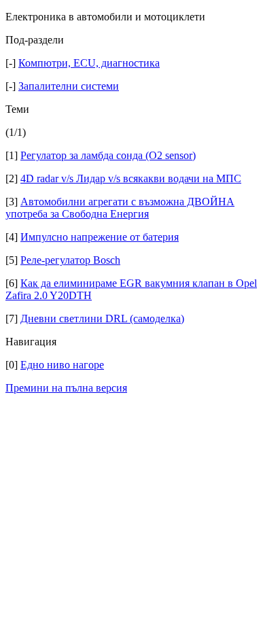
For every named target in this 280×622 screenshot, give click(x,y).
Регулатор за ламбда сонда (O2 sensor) (108, 155)
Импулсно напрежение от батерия (99, 237)
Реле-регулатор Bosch (70, 260)
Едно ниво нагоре (62, 364)
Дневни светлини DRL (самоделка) (102, 318)
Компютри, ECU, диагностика (89, 63)
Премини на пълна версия (66, 388)
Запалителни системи (68, 86)
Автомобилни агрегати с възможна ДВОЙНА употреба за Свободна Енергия (119, 208)
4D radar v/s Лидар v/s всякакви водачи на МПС (130, 178)
